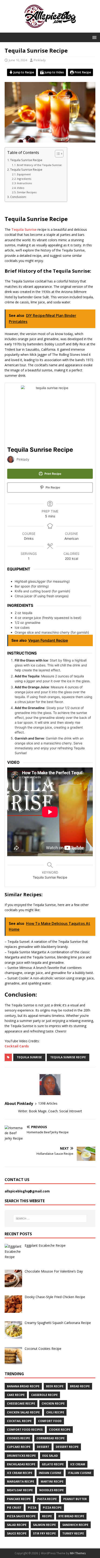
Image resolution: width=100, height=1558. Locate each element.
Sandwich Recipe (75, 1525)
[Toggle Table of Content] (56, 154)
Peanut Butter (75, 1499)
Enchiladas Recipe (21, 1464)
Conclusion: (18, 197)
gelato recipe (53, 1464)
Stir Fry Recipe (44, 1533)
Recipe (47, 1516)
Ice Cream (77, 1464)
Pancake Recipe (19, 1499)
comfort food (50, 1421)
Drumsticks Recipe (21, 1456)
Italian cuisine (79, 1473)
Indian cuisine (50, 1473)
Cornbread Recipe (51, 1438)
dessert (43, 1447)
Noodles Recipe (51, 1490)
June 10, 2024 (18, 60)
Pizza (32, 1508)
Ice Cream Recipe (19, 1473)
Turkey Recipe (73, 1533)
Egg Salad (50, 1456)
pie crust (14, 1508)
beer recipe (54, 1386)
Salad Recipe (17, 1525)
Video (20, 188)
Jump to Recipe (23, 72)
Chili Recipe (55, 1412)
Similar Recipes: (27, 192)
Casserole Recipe (44, 1395)
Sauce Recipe (17, 1533)
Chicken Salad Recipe (23, 1412)
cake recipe (16, 1395)
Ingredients (25, 178)
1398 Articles (47, 1103)
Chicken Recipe (53, 1403)
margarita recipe (20, 1481)
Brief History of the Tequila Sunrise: (39, 165)
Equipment (24, 174)
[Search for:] (50, 1218)
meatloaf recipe (20, 1490)
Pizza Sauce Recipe (21, 1516)
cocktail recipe (19, 1421)
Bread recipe (80, 1386)
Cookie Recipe (59, 1430)
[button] (93, 37)
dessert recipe (67, 1447)
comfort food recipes (25, 1430)
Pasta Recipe (47, 1499)
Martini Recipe (52, 1481)
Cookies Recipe (18, 1438)
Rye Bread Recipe (71, 1516)
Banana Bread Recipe (23, 1386)
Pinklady (40, 60)
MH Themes (78, 1553)
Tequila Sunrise (24, 229)
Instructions (25, 183)
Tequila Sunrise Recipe (26, 160)
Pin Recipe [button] (52, 487)
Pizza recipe (52, 1508)
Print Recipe (82, 72)
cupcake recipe (18, 1447)
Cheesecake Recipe (21, 1403)
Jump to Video (54, 72)
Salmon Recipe (44, 1525)
